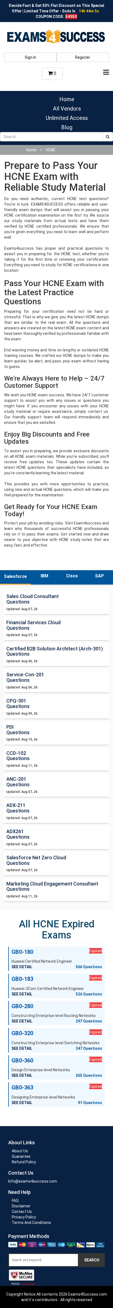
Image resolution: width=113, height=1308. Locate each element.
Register (82, 57)
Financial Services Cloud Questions (33, 625)
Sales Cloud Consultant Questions (32, 599)
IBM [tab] (44, 575)
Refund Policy (24, 1162)
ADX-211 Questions (18, 808)
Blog (66, 127)
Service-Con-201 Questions (25, 677)
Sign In (30, 57)
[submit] (107, 136)
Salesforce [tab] (15, 576)
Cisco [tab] (72, 575)
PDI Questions (18, 729)
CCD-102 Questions (18, 755)
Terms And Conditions (31, 1222)
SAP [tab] (99, 575)
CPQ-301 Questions (18, 703)
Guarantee (21, 1156)
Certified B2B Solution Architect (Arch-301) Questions (54, 651)
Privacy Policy (24, 1217)
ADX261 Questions (18, 834)
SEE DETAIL (22, 967)
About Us (20, 1151)
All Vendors (67, 108)
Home (66, 99)
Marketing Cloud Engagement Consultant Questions (52, 886)
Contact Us (22, 1211)
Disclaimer (21, 1206)
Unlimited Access (67, 118)
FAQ (15, 1200)
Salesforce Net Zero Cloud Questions (36, 860)
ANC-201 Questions (18, 781)
